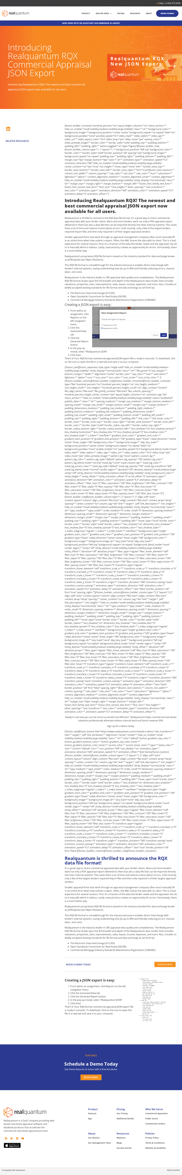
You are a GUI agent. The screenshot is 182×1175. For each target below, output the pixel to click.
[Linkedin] (17, 1138)
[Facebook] (6, 1138)
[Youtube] (22, 1138)
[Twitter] (11, 1138)
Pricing (121, 1109)
